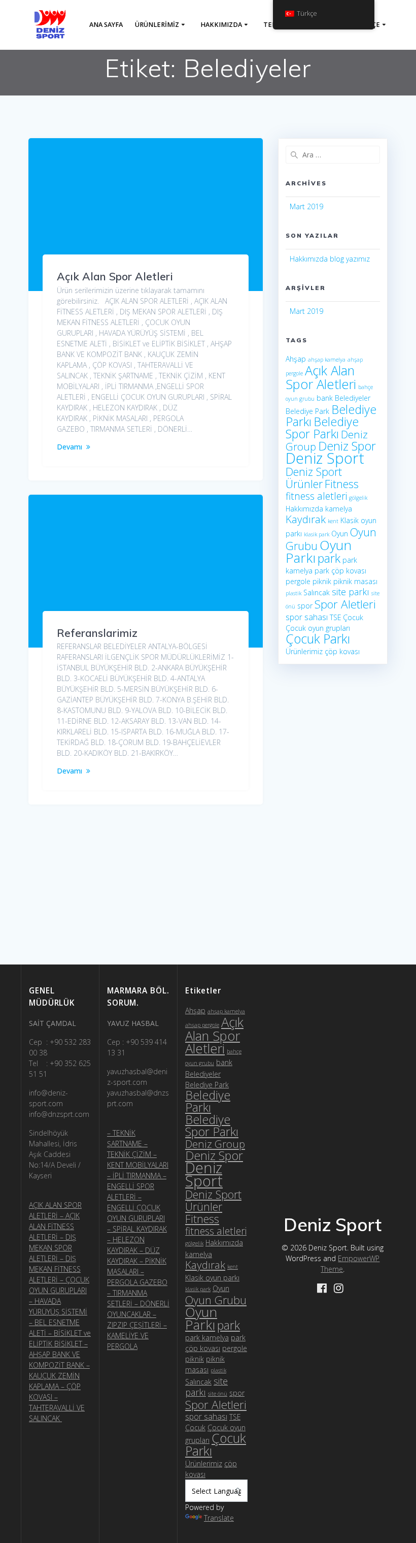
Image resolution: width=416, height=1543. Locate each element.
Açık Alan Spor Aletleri (115, 276)
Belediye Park (307, 411)
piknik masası (355, 581)
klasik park (316, 534)
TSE (335, 617)
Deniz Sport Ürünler (314, 477)
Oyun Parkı (201, 1318)
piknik (322, 581)
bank (325, 398)
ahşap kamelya (326, 359)
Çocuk (353, 617)
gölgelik (358, 497)
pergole (298, 581)
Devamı (69, 447)
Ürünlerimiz (157, 24)
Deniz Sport (325, 458)
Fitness (342, 483)
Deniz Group (215, 1144)
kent (333, 521)
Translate (219, 1518)
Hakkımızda (221, 24)
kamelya (338, 508)
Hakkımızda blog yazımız (330, 259)
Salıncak (316, 592)
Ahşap (296, 359)
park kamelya (207, 1337)
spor (305, 605)
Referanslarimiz (97, 632)
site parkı (350, 592)
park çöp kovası (340, 570)
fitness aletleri (316, 496)
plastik (293, 593)
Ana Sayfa (106, 24)
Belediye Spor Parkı (322, 427)
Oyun (339, 533)
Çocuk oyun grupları (318, 628)
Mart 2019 (306, 206)
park (329, 558)
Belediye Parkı (207, 1101)
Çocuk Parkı (318, 638)
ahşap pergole (202, 1024)
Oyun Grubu (216, 1300)
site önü (217, 1393)
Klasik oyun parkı (212, 1277)
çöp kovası (342, 651)
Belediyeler (352, 398)
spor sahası (307, 617)
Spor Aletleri (345, 604)
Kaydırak (306, 519)
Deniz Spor (347, 446)
